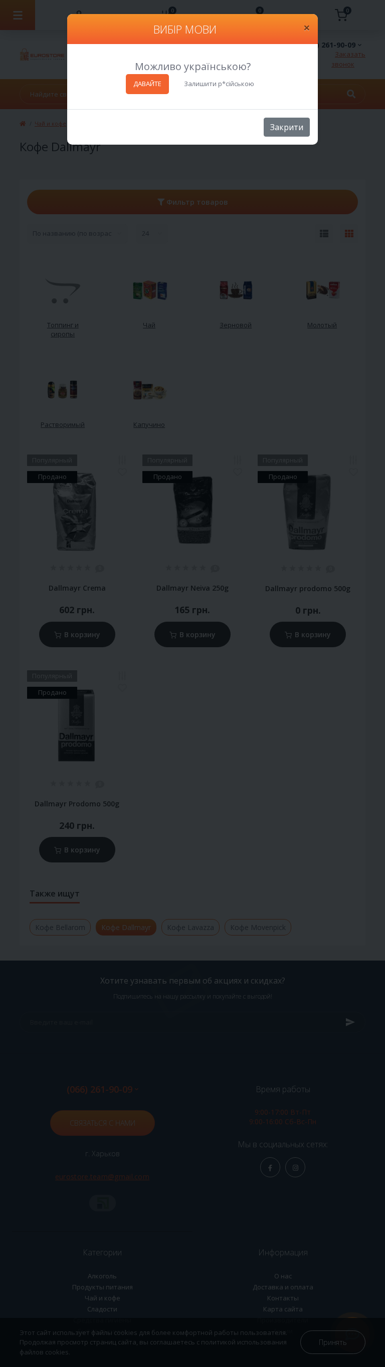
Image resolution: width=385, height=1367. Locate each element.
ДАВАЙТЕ (147, 83)
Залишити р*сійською (219, 83)
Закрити (286, 127)
